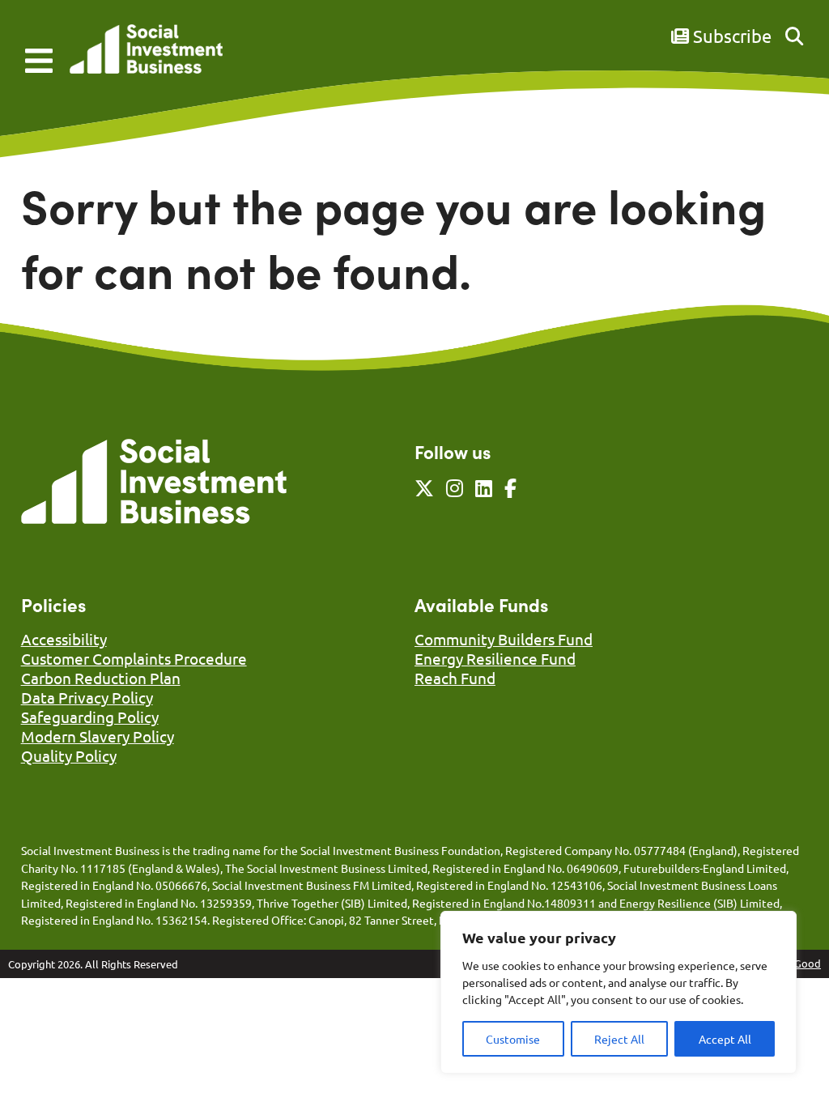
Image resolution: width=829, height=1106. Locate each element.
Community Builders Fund (503, 639)
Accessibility (64, 639)
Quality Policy (69, 755)
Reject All (619, 1039)
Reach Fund (454, 677)
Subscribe (730, 35)
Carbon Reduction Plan (101, 677)
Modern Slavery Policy (97, 736)
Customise (513, 1039)
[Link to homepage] (146, 50)
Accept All (725, 1039)
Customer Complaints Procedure (134, 658)
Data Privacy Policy (87, 697)
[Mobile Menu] (39, 61)
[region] (618, 992)
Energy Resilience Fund (495, 658)
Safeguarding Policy (90, 716)
